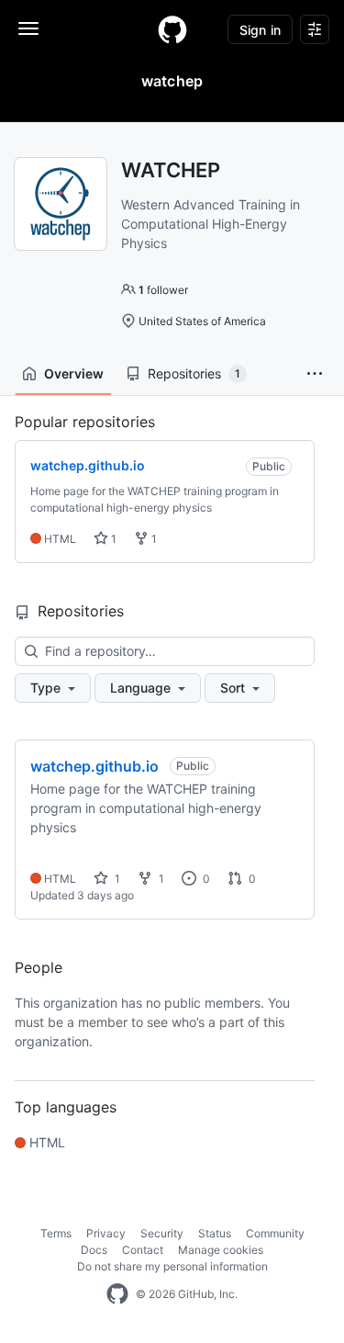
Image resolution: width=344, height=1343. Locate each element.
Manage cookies (220, 1250)
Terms (56, 1233)
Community (275, 1233)
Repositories (194, 373)
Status (214, 1233)
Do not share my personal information (172, 1266)
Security (161, 1233)
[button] (314, 374)
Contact (142, 1250)
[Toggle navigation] (28, 28)
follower (163, 290)
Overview (74, 373)
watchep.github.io (94, 766)
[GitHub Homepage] (117, 1294)
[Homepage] (172, 29)
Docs (94, 1250)
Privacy (106, 1233)
